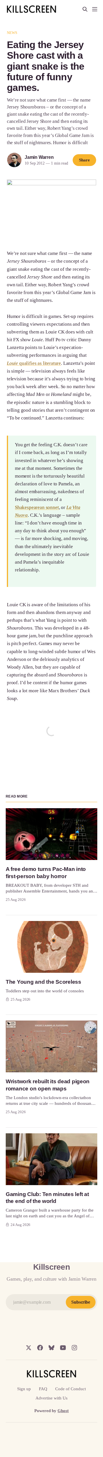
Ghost (63, 1410)
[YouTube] (63, 1348)
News (12, 32)
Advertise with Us (51, 1398)
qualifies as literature (39, 363)
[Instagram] (74, 1348)
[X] (28, 1348)
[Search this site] (85, 9)
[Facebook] (40, 1348)
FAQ (43, 1389)
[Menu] (94, 9)
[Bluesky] (51, 1348)
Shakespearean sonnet (37, 507)
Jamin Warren (39, 157)
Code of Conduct (70, 1389)
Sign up (24, 1389)
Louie (12, 363)
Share (84, 160)
